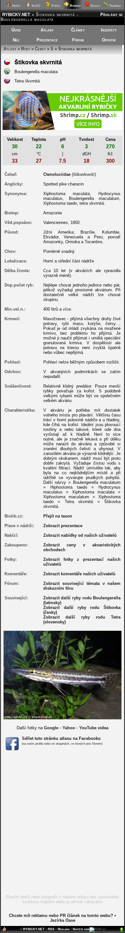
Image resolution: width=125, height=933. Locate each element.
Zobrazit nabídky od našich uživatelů (80, 535)
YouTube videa (93, 727)
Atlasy (47, 30)
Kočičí (35, 5)
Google (51, 727)
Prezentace (47, 40)
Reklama (64, 929)
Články (78, 30)
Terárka (114, 5)
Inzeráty (109, 30)
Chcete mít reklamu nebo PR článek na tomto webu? (61, 915)
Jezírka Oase (62, 920)
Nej (16, 40)
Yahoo (69, 727)
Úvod (16, 30)
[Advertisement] (62, 824)
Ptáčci (55, 5)
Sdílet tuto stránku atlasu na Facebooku (61, 738)
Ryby (25, 49)
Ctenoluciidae (57, 174)
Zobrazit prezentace (62, 525)
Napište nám (81, 929)
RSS (51, 929)
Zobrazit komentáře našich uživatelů (79, 573)
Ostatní (109, 40)
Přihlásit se (111, 14)
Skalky (94, 5)
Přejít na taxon (57, 516)
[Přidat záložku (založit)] (4, 930)
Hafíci (15, 5)
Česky (40, 49)
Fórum (78, 40)
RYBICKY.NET (16, 14)
